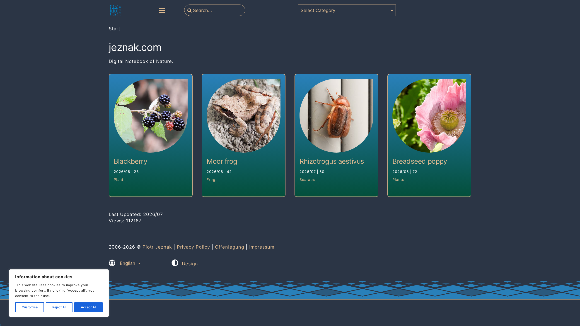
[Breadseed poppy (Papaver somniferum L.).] (429, 116)
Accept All (88, 307)
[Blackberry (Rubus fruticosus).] (151, 116)
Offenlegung (229, 247)
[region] (59, 293)
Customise (30, 307)
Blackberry (130, 161)
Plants (120, 179)
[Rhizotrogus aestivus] (336, 116)
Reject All (59, 307)
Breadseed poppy (419, 161)
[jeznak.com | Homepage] (115, 10)
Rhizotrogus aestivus (332, 161)
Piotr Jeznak (157, 247)
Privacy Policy (193, 247)
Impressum (261, 247)
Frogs (212, 179)
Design (190, 263)
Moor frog (222, 161)
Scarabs (307, 179)
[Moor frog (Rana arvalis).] (243, 116)
